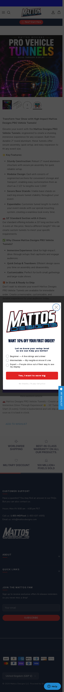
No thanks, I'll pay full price (32, 384)
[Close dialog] (56, 307)
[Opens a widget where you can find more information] (52, 686)
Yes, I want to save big (32, 375)
